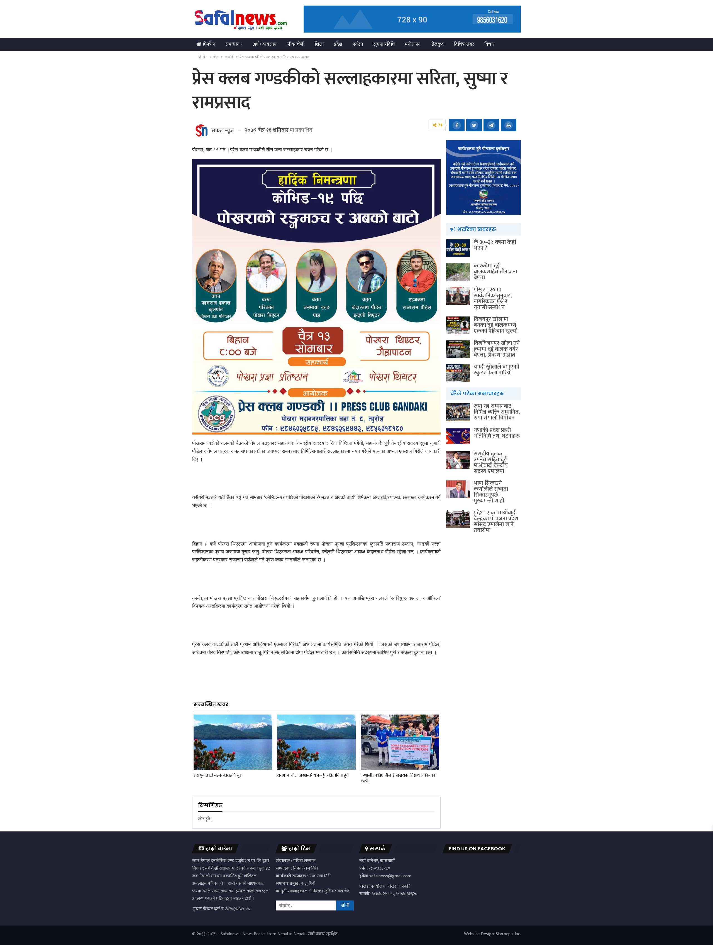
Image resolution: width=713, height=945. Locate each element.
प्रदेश (338, 44)
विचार (489, 44)
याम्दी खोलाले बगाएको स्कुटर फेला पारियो (496, 369)
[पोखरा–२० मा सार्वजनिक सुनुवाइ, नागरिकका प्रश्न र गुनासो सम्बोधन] (458, 296)
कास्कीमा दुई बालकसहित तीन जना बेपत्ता (495, 271)
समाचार (232, 44)
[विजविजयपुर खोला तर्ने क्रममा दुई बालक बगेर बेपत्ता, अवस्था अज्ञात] (458, 349)
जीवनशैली (295, 44)
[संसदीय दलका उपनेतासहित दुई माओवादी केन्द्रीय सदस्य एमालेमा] (458, 460)
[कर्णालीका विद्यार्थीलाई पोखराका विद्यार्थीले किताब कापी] (400, 742)
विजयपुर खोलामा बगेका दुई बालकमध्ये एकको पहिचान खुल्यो (495, 325)
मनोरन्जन (412, 44)
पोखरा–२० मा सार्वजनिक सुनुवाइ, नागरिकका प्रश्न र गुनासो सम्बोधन (493, 298)
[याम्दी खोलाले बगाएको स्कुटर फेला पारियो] (458, 373)
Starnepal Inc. (508, 934)
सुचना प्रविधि (384, 44)
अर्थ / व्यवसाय (265, 44)
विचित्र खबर (464, 44)
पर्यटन (358, 44)
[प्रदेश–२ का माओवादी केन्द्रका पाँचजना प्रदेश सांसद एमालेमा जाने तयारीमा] (458, 519)
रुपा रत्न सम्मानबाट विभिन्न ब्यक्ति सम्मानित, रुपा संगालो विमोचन (497, 412)
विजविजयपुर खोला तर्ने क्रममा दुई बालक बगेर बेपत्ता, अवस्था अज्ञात (497, 349)
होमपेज (209, 44)
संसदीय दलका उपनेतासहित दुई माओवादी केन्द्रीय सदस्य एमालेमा (491, 462)
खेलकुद (437, 44)
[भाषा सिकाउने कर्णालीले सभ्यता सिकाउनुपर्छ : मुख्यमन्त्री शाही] (458, 489)
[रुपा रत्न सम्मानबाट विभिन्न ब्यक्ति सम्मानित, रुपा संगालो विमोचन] (458, 412)
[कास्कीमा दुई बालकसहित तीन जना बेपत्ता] (458, 272)
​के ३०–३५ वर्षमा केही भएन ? (495, 245)
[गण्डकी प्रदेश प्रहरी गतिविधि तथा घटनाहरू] (458, 436)
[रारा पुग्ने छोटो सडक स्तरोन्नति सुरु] (233, 742)
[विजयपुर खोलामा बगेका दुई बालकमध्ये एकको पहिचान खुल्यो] (458, 325)
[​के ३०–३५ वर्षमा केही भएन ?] (458, 248)
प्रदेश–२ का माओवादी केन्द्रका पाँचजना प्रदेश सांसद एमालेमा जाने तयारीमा (496, 521)
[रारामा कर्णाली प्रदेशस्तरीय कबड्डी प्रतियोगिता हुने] (316, 742)
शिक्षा (319, 44)
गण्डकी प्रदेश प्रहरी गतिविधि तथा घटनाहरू (497, 433)
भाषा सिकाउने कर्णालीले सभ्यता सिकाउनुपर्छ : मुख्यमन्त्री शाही (491, 491)
